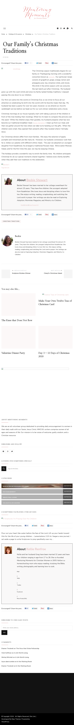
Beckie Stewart (36, 180)
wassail (51, 77)
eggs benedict (39, 123)
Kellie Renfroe (36, 549)
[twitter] (12, 451)
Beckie (6, 57)
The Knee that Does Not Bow (16, 320)
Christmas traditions (11, 221)
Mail (22, 205)
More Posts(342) (22, 598)
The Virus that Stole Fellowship (27, 648)
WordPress (5, 722)
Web (26, 205)
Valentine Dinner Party (13, 353)
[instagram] (8, 451)
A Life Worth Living (21, 653)
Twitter (19, 585)
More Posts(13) (34, 205)
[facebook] (3, 451)
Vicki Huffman (6, 653)
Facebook (20, 592)
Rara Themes (16, 719)
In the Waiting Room (24, 662)
